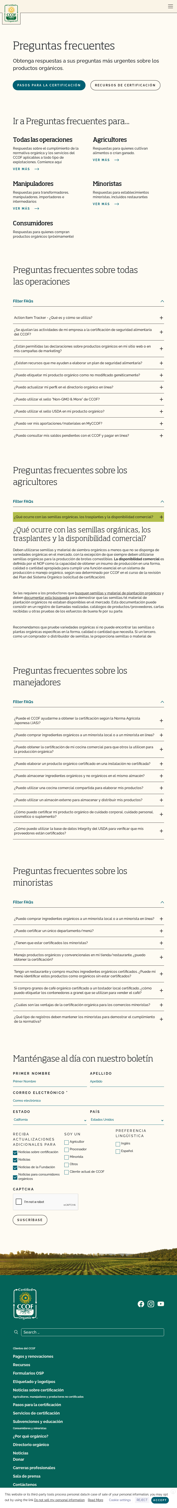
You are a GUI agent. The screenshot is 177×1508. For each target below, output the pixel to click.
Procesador (78, 1149)
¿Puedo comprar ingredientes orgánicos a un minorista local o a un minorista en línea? (84, 735)
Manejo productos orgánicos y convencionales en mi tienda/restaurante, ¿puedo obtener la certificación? (79, 957)
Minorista (76, 1157)
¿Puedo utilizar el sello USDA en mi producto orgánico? (59, 411)
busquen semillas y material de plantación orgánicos (118, 593)
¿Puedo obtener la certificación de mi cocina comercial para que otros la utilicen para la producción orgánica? (83, 749)
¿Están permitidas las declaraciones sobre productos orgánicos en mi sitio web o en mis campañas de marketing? (82, 348)
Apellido (101, 1073)
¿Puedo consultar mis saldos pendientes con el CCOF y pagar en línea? (71, 436)
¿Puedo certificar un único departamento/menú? (54, 931)
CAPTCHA (23, 1189)
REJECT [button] (142, 1500)
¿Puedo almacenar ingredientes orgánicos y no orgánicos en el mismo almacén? (79, 776)
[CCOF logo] (11, 13)
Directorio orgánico (31, 1444)
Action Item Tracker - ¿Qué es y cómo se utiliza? (53, 318)
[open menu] (170, 6)
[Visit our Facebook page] (141, 1303)
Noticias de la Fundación (36, 1167)
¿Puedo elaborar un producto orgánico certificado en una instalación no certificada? (82, 764)
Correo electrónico (39, 1093)
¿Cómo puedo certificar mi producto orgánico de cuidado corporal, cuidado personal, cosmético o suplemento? (83, 814)
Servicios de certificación (36, 1413)
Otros (74, 1164)
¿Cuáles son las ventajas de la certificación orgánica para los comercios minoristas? (82, 1005)
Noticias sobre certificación (38, 1152)
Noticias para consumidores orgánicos (39, 1177)
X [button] (173, 1491)
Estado (22, 1112)
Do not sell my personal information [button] (59, 1500)
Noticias (24, 1159)
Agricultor (77, 1142)
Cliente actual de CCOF (87, 1172)
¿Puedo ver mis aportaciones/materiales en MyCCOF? (58, 423)
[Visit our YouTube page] (161, 1303)
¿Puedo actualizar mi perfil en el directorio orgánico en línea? (63, 387)
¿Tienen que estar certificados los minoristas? (51, 943)
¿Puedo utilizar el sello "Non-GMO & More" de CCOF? (57, 399)
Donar (18, 1459)
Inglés (125, 1143)
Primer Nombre (32, 1073)
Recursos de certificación (125, 85)
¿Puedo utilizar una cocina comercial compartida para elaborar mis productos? (78, 788)
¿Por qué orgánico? (30, 1436)
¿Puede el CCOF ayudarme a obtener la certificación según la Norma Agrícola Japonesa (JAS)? (77, 720)
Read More (95, 1500)
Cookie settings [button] (120, 1500)
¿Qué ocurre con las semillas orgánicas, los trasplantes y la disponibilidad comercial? (83, 517)
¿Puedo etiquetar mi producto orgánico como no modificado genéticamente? (77, 375)
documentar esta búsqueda (46, 598)
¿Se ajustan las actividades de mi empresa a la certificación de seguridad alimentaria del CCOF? (83, 332)
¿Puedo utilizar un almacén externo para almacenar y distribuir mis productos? (78, 800)
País (95, 1112)
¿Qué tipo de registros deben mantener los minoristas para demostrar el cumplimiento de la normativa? (84, 1019)
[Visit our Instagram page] (151, 1303)
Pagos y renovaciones (33, 1356)
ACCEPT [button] (160, 1500)
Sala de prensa (26, 1476)
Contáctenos (25, 1484)
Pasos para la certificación (49, 85)
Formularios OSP (28, 1373)
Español (127, 1151)
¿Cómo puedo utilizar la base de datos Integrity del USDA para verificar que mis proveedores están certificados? (79, 831)
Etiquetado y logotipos (34, 1381)
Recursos (21, 1364)
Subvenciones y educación (38, 1421)
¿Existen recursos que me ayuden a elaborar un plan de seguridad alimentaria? (78, 363)
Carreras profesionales (34, 1467)
